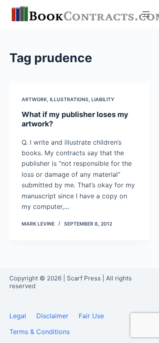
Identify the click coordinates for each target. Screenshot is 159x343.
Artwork (34, 99)
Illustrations (69, 99)
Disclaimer (52, 316)
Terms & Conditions (39, 332)
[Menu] (146, 14)
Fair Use (91, 316)
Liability (102, 99)
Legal (17, 316)
